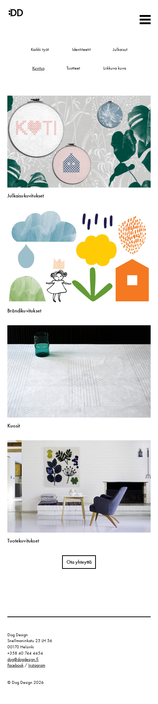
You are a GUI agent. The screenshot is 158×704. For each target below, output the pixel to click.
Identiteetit (81, 49)
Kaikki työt (40, 49)
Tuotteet (73, 68)
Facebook (15, 665)
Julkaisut (120, 49)
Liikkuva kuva (114, 68)
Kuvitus (38, 68)
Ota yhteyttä (79, 562)
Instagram (36, 665)
